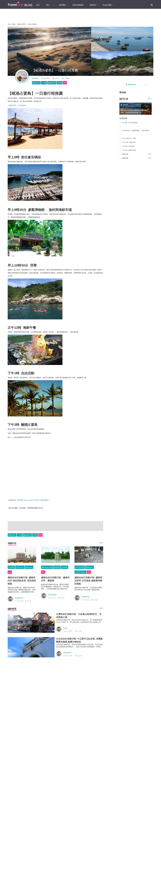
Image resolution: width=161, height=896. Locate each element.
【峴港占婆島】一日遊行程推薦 (26, 24)
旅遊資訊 (93, 5)
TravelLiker (19, 598)
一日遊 (44, 83)
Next (148, 108)
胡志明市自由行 (80, 572)
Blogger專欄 (107, 5)
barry (65, 628)
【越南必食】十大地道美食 (17, 105)
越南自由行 (52, 83)
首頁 (37, 5)
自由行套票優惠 (77, 5)
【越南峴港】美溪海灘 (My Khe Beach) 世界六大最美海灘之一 (29, 500)
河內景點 (11, 567)
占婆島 (59, 83)
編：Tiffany (66, 78)
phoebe (35, 78)
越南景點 (57, 567)
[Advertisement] (80, 17)
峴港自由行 (36, 83)
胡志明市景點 (79, 567)
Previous (122, 108)
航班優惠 (62, 5)
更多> (101, 543)
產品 (47, 5)
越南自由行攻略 (47, 567)
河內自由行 (20, 567)
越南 (13, 24)
